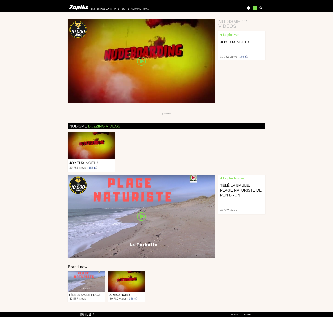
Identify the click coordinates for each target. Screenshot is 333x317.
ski (93, 8)
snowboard (104, 8)
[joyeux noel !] (141, 60)
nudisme (94, 126)
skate (125, 8)
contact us (246, 314)
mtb (116, 8)
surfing (136, 8)
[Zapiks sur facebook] (234, 9)
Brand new (78, 266)
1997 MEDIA (88, 314)
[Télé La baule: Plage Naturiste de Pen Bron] (141, 216)
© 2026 (234, 314)
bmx (146, 8)
